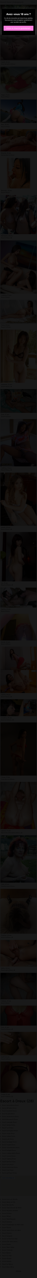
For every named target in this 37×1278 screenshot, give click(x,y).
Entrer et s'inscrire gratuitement (18, 28)
